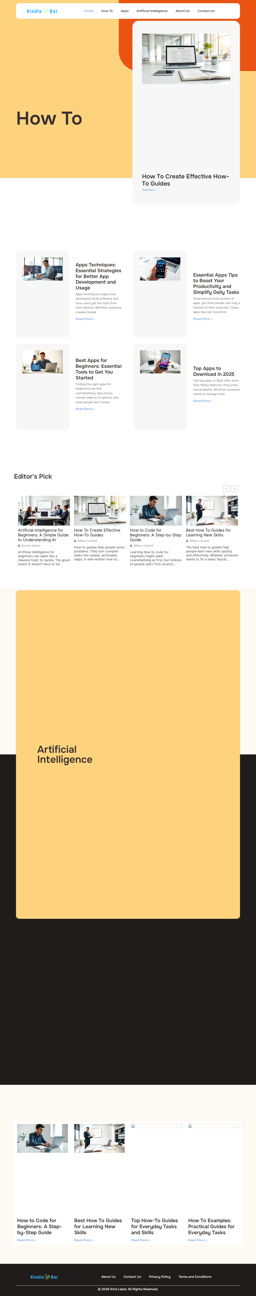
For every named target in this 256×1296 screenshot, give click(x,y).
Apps (125, 11)
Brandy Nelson (31, 545)
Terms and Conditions (195, 1277)
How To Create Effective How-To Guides (185, 180)
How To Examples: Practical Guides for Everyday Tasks (211, 1226)
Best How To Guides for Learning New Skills (208, 532)
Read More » (149, 190)
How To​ (107, 11)
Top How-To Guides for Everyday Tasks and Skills (154, 1226)
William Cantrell (87, 540)
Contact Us (206, 11)
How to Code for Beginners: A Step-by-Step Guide (155, 535)
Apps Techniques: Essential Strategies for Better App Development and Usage (98, 276)
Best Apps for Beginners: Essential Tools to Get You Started (99, 369)
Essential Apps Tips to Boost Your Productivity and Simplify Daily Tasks (216, 283)
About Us (183, 11)
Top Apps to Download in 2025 (213, 371)
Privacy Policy (160, 1277)
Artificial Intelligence (152, 11)
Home (88, 11)
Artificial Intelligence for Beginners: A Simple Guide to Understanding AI (43, 535)
